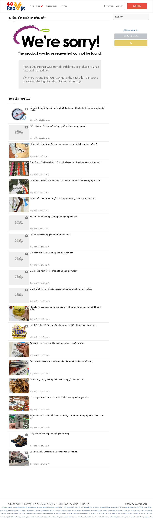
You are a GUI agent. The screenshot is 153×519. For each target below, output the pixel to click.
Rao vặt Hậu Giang (126, 513)
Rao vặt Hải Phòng (127, 507)
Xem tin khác (132, 30)
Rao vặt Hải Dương (59, 513)
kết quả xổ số (63, 507)
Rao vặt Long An (144, 517)
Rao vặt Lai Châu (43, 517)
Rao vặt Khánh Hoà (9, 517)
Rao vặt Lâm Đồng (54, 517)
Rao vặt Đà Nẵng (105, 507)
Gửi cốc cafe (14, 504)
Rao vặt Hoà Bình (137, 513)
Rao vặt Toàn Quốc (84, 507)
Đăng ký (119, 6)
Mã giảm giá (35, 6)
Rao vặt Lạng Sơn (123, 517)
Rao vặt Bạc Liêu (54, 510)
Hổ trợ (28, 504)
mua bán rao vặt (54, 507)
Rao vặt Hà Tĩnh (48, 513)
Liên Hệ (85, 504)
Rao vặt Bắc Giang (43, 510)
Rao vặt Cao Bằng (147, 510)
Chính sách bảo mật (68, 504)
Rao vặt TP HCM (116, 507)
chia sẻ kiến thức (73, 507)
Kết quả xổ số (51, 6)
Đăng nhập (108, 6)
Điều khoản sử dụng (45, 504)
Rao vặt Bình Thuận (113, 510)
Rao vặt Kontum (33, 517)
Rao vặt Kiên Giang (21, 517)
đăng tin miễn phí (28, 507)
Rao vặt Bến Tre (76, 510)
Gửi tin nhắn (132, 36)
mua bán (35, 507)
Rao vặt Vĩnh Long (9, 510)
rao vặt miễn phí (17, 507)
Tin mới (63, 6)
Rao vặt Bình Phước (101, 510)
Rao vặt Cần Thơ (139, 507)
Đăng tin (137, 6)
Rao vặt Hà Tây (38, 513)
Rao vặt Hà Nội (95, 507)
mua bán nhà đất (44, 507)
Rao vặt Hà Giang (16, 513)
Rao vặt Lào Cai (134, 517)
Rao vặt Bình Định (125, 510)
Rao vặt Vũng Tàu (21, 510)
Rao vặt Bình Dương (88, 510)
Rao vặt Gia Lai (5, 513)
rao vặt (10, 507)
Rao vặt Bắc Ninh (65, 510)
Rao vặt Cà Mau (136, 510)
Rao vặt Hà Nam (27, 513)
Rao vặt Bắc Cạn (32, 510)
